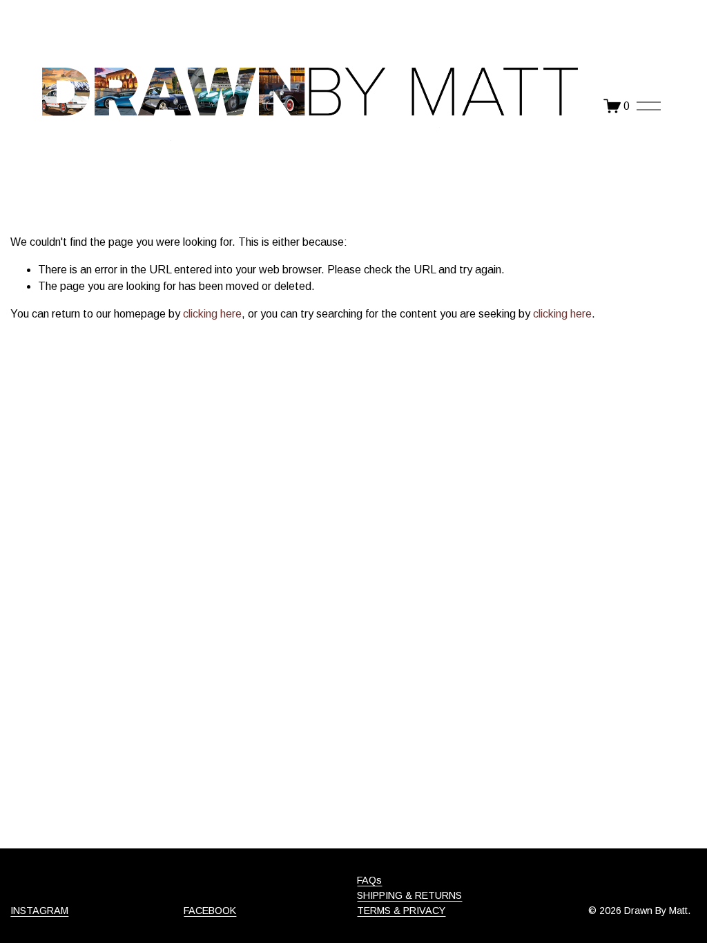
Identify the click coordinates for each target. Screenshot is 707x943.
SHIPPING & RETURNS (409, 895)
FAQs (369, 880)
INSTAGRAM (39, 910)
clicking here (212, 314)
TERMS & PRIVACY (401, 910)
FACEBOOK (210, 910)
